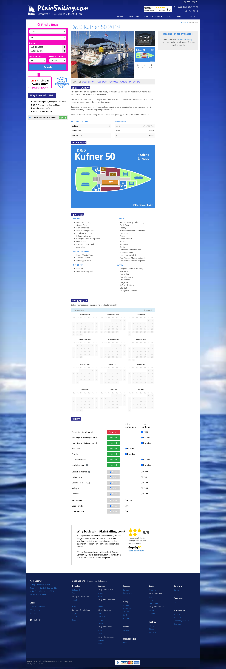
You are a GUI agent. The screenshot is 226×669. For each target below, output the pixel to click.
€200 (145, 471)
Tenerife (152, 613)
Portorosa (127, 608)
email (180, 39)
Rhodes (101, 606)
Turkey (152, 622)
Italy (125, 601)
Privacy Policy (35, 610)
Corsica (126, 590)
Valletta (126, 630)
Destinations (78, 580)
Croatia (76, 586)
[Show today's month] (111, 310)
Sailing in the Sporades (106, 637)
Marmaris (152, 632)
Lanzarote (153, 610)
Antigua (177, 614)
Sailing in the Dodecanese (107, 600)
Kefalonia (101, 617)
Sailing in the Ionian (104, 610)
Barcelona (153, 590)
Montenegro (129, 639)
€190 (145, 493)
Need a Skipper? (56, 56)
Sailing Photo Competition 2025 (42, 591)
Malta (126, 626)
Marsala (126, 605)
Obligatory (113, 432)
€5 (128, 506)
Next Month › (148, 310)
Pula (73, 593)
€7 (128, 511)
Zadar (74, 620)
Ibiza (150, 597)
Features (113, 82)
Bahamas (177, 617)
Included (113, 437)
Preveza (101, 623)
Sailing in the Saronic (105, 627)
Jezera (74, 617)
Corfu (100, 613)
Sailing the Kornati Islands (81, 610)
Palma (151, 600)
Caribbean (179, 610)
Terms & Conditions (37, 606)
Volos (100, 643)
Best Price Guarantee (38, 594)
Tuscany (126, 618)
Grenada (177, 624)
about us (133, 16)
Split (73, 603)
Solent (176, 590)
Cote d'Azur (127, 593)
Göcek (151, 629)
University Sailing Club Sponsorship (43, 588)
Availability (125, 82)
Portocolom (153, 603)
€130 (129, 500)
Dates (32, 43)
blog (179, 16)
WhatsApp (188, 39)
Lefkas (100, 620)
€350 (145, 432)
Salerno (126, 612)
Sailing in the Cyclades (105, 590)
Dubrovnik (76, 590)
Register (186, 2)
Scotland (178, 598)
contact (193, 16)
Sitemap (33, 613)
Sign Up (62, 117)
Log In (194, 2)
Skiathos (101, 640)
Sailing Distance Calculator (40, 584)
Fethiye (151, 626)
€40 (145, 477)
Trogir (74, 606)
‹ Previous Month (78, 310)
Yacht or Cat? (35, 56)
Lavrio (100, 596)
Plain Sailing (35, 580)
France (126, 586)
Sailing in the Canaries (156, 607)
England (178, 586)
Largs (176, 602)
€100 (145, 482)
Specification (88, 82)
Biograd (75, 613)
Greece (101, 586)
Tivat (125, 642)
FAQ (169, 16)
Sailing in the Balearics (156, 593)
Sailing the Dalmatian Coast (81, 597)
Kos (99, 603)
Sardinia (126, 615)
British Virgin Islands (181, 621)
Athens (100, 593)
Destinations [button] (152, 16)
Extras (136, 82)
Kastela (75, 600)
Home (120, 16)
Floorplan (102, 82)
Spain (151, 586)
